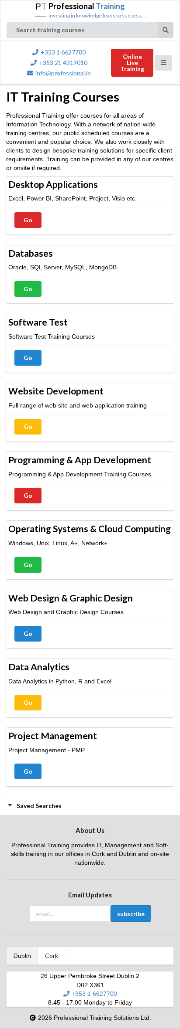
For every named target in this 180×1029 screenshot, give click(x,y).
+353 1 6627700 (63, 52)
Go (28, 220)
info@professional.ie (63, 73)
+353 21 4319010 (63, 62)
